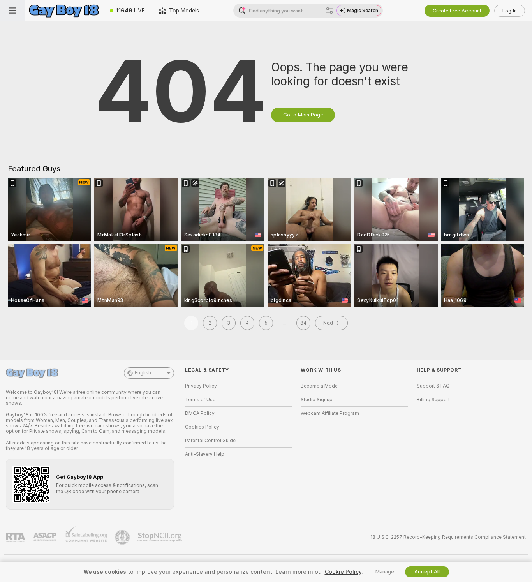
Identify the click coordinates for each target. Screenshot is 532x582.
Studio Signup (317, 399)
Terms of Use (200, 399)
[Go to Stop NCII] (160, 537)
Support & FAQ (433, 386)
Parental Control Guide (210, 440)
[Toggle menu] (12, 10)
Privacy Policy (201, 386)
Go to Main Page (303, 115)
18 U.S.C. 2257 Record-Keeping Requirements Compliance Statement (448, 537)
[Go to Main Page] (64, 10)
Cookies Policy (202, 427)
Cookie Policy (343, 572)
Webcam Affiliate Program (330, 413)
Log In (509, 11)
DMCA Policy (200, 413)
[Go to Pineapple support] (123, 537)
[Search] (329, 10)
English (143, 373)
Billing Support (433, 399)
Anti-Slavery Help (204, 454)
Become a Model (320, 386)
